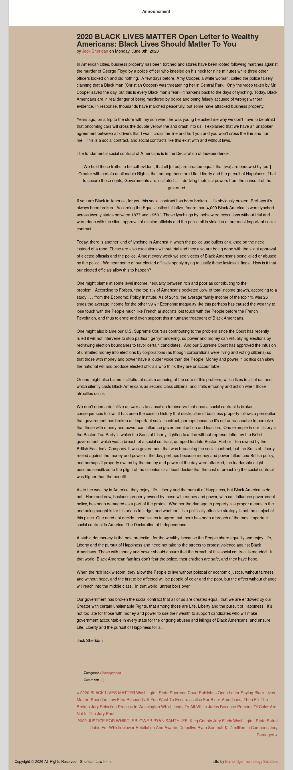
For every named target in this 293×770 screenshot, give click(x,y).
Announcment (156, 11)
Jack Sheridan (95, 51)
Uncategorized (110, 672)
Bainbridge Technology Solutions (251, 761)
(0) (102, 679)
